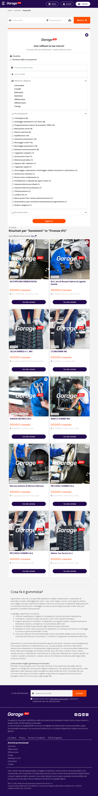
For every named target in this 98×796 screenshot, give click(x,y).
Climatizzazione (22, 191)
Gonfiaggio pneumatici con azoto (29, 121)
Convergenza (21, 118)
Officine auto (19, 99)
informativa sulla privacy (59, 699)
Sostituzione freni (23, 156)
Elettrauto (18, 92)
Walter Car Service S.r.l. (62, 553)
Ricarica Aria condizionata (26, 177)
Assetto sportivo (22, 132)
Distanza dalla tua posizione (25, 59)
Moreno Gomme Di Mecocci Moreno (27, 486)
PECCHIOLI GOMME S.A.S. (62, 486)
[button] (86, 80)
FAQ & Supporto (55, 737)
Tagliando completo (24, 153)
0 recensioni (25, 290)
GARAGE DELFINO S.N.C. (21, 418)
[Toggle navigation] (3, 3)
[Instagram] (87, 714)
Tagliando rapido (22, 167)
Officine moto (20, 103)
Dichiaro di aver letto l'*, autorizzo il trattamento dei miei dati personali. (55, 700)
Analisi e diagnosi (22, 205)
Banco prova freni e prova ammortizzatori (33, 198)
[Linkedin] (83, 714)
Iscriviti (85, 4)
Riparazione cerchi (23, 128)
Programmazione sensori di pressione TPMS (34, 125)
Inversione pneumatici (25, 139)
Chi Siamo (12, 737)
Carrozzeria (12, 761)
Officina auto (13, 749)
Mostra (80, 20)
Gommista (14, 277)
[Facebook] (76, 714)
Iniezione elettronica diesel (26, 184)
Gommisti (17, 10)
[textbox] (26, 20)
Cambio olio (20, 195)
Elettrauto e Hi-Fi (14, 758)
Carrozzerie (19, 85)
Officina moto (13, 752)
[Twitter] (79, 714)
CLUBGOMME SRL (59, 351)
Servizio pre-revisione (24, 174)
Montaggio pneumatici (25, 146)
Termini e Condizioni (36, 737)
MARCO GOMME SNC (60, 418)
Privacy (22, 737)
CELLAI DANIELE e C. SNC (21, 351)
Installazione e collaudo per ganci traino (32, 181)
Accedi (68, 4)
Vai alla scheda (28, 302)
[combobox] (26, 20)
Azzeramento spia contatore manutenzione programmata (40, 201)
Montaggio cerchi (23, 142)
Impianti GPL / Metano (25, 163)
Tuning (17, 106)
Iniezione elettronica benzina (27, 188)
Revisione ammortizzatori (26, 149)
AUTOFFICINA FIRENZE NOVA (23, 281)
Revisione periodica (23, 160)
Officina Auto (23, 414)
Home (10, 10)
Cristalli (17, 89)
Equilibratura (21, 135)
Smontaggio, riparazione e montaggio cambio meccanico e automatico (45, 170)
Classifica (16, 56)
